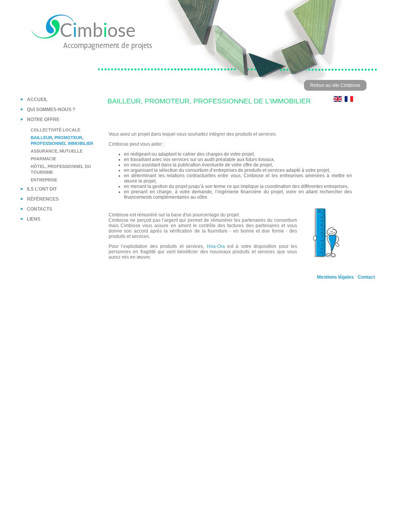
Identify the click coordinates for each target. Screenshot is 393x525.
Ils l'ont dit (42, 189)
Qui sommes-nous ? (51, 109)
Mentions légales (335, 277)
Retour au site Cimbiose (335, 85)
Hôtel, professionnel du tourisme (61, 169)
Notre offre (43, 119)
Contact (366, 277)
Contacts (39, 209)
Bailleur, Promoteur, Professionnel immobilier (62, 140)
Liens (33, 219)
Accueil (37, 99)
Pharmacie (43, 158)
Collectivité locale (55, 130)
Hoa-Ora (216, 246)
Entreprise (44, 180)
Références (43, 199)
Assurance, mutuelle (57, 151)
